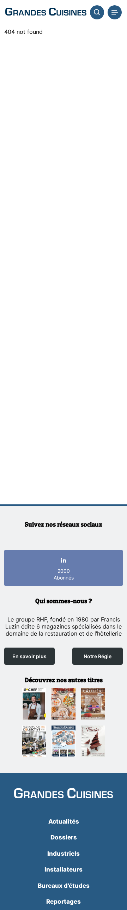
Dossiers (63, 837)
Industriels (63, 853)
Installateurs (63, 869)
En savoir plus (29, 656)
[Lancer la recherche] (97, 12)
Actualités (63, 821)
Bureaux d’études (64, 885)
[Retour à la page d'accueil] (63, 794)
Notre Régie (97, 656)
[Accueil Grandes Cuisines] (45, 12)
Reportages (63, 901)
